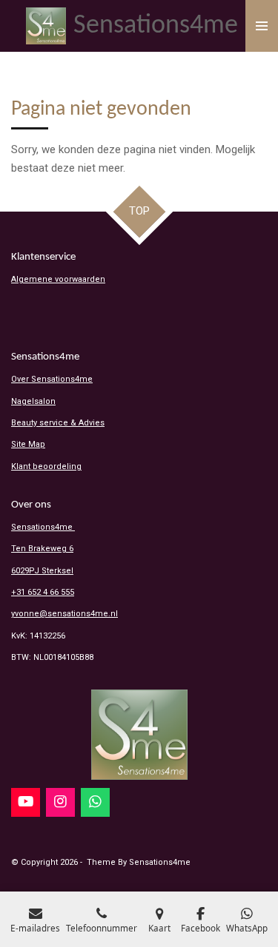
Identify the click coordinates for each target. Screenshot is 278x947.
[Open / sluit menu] (261, 26)
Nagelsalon (33, 401)
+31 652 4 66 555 (42, 592)
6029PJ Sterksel (42, 571)
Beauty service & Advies (58, 423)
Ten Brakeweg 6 (42, 548)
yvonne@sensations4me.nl (64, 614)
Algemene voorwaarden (58, 279)
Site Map (28, 444)
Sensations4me (43, 527)
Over (52, 379)
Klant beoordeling (46, 466)
